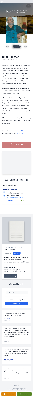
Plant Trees (23, 200)
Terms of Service (21, 390)
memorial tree (21, 131)
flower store (20, 133)
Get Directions (10, 200)
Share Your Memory (10, 276)
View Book (8, 253)
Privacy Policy (12, 390)
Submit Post (16, 303)
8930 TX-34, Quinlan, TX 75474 (14, 197)
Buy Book (16, 253)
